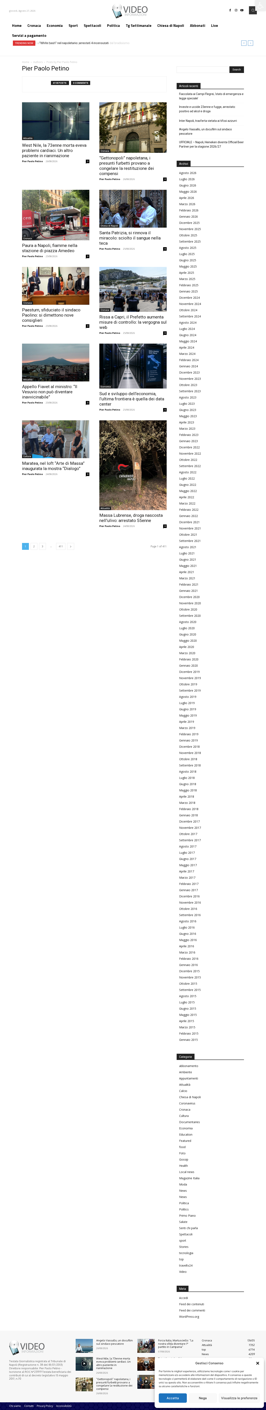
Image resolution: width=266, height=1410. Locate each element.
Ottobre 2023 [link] (188, 385)
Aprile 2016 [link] (186, 946)
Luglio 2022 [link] (187, 478)
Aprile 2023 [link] (186, 422)
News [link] (183, 1191)
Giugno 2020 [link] (187, 634)
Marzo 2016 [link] (187, 952)
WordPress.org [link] (189, 1317)
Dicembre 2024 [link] (189, 298)
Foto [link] (182, 1153)
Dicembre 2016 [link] (189, 896)
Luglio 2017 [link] (187, 853)
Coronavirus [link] (187, 1103)
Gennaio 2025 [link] (188, 291)
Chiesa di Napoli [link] (109, 225)
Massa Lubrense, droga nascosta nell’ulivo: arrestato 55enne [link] (131, 518)
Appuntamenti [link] (188, 1078)
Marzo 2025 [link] (187, 279)
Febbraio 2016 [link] (188, 959)
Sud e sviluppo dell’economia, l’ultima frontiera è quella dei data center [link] (131, 399)
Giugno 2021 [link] (187, 559)
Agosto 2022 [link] (187, 472)
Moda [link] (183, 1184)
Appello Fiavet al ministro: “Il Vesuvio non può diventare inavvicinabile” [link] (49, 392)
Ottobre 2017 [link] (188, 834)
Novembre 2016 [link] (190, 902)
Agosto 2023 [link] (187, 397)
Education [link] (185, 1134)
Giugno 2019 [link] (187, 709)
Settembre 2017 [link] (190, 840)
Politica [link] (184, 1203)
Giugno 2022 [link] (187, 485)
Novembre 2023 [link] (190, 379)
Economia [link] (106, 386)
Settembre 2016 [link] (190, 915)
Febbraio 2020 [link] (188, 659)
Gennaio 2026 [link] (188, 216)
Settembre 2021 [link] (190, 541)
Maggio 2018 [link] (188, 790)
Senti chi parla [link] (188, 1228)
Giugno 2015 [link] (187, 1008)
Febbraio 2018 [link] (188, 809)
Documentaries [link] (189, 1122)
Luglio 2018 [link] (187, 778)
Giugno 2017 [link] (187, 859)
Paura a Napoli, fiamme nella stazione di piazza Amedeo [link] (49, 248)
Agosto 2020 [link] (187, 622)
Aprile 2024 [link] (186, 347)
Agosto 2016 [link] (187, 921)
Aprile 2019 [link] (186, 722)
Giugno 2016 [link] (187, 934)
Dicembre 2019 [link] (189, 672)
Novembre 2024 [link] (190, 304)
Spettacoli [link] (185, 1234)
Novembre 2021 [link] (190, 528)
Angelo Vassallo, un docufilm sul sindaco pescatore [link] (205, 131)
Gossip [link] (183, 1159)
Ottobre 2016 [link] (188, 909)
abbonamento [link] (188, 1066)
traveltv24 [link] (185, 1265)
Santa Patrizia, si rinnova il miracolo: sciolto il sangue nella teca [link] (130, 238)
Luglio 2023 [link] (187, 404)
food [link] (182, 1147)
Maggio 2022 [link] (188, 491)
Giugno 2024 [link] (187, 335)
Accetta (173, 1398)
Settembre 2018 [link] (190, 765)
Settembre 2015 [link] (190, 990)
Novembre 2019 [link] (190, 678)
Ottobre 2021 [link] (188, 535)
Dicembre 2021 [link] (189, 522)
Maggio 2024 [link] (188, 341)
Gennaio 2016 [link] (188, 965)
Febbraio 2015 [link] (188, 1033)
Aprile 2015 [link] (186, 1021)
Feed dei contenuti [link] (191, 1304)
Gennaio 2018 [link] (188, 815)
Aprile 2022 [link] (186, 497)
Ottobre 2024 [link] (188, 310)
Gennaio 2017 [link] (188, 890)
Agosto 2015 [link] (187, 996)
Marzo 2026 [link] (187, 204)
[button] (258, 1363)
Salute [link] (183, 1222)
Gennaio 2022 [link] (188, 516)
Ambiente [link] (185, 1072)
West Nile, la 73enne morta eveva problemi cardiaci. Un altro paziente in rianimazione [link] (54, 150)
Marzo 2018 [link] (187, 803)
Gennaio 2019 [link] (188, 740)
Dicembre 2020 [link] (189, 597)
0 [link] (87, 161)
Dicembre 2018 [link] (189, 747)
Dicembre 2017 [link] (189, 821)
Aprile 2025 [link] (186, 273)
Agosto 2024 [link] (187, 322)
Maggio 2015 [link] (188, 1015)
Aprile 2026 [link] (186, 198)
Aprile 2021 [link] (186, 572)
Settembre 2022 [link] (190, 466)
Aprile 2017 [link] (186, 871)
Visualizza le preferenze (239, 1398)
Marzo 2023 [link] (187, 429)
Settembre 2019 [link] (190, 690)
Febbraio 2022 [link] (188, 510)
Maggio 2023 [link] (188, 416)
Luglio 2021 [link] (187, 553)
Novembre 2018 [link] (190, 753)
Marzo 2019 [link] (187, 728)
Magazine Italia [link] (189, 1178)
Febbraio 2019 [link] (188, 734)
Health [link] (183, 1166)
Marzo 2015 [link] (187, 1027)
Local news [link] (186, 1172)
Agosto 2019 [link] (187, 697)
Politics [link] (184, 1209)
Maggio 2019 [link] (188, 715)
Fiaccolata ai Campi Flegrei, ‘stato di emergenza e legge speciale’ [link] (211, 96)
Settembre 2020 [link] (190, 616)
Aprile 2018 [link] (186, 796)
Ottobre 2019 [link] (188, 684)
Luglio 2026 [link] (187, 179)
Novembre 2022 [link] (190, 453)
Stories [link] (183, 1247)
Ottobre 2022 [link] (188, 460)
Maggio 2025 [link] (188, 266)
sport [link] (182, 1240)
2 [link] (34, 546)
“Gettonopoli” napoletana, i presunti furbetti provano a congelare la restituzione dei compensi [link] (126, 165)
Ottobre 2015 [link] (188, 984)
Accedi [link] (183, 1298)
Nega (203, 1398)
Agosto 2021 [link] (187, 547)
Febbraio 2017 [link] (188, 884)
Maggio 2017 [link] (188, 865)
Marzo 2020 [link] (187, 653)
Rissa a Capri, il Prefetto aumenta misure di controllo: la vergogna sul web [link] (133, 322)
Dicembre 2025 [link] (189, 223)
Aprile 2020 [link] (186, 647)
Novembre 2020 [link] (190, 603)
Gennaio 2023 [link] (188, 441)
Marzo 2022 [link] (187, 503)
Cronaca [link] (105, 150)
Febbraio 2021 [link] (188, 584)
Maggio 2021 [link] (188, 566)
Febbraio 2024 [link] (188, 360)
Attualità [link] (27, 138)
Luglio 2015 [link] (187, 1002)
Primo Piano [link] (187, 1216)
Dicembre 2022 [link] (189, 447)
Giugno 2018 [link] (187, 784)
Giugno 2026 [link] (187, 185)
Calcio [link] (183, 1091)
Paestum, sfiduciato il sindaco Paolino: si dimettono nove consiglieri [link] (51, 315)
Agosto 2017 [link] (187, 846)
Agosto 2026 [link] (187, 173)
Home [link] (25, 62)
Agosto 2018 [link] (187, 771)
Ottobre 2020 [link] (188, 609)
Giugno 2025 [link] (187, 260)
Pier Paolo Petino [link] (32, 161)
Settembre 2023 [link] (190, 391)
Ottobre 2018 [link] (188, 759)
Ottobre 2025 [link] (188, 235)
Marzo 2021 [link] (187, 578)
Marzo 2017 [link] (187, 878)
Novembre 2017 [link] (190, 828)
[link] (260, 5)
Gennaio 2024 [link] (188, 366)
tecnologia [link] (186, 1253)
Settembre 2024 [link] (190, 316)
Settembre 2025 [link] (190, 241)
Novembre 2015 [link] (190, 977)
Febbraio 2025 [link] (188, 285)
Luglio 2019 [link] (187, 703)
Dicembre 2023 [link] (189, 372)
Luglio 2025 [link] (187, 254)
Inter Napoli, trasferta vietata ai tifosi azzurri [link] (208, 120)
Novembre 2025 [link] (190, 229)
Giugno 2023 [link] (187, 410)
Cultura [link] (27, 456)
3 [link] (42, 546)
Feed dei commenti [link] (192, 1310)
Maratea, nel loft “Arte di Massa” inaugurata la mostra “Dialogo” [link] (53, 466)
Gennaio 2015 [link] (188, 1040)
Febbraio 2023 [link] (188, 435)
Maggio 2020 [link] (188, 641)
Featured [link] (185, 1141)
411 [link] (61, 546)
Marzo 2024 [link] (187, 354)
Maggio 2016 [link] (188, 940)
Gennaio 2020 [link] (188, 665)
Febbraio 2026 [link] (188, 210)
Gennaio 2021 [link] (188, 591)
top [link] (181, 1259)
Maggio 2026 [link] (188, 192)
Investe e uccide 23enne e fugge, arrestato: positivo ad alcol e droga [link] (207, 109)
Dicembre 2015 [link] (189, 971)
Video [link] (183, 1272)
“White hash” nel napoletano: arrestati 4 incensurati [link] (73, 43)
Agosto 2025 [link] (187, 248)
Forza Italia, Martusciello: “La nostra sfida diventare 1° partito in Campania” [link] (175, 1343)
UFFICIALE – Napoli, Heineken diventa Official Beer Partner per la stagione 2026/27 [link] (211, 144)
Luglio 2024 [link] (187, 329)
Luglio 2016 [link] (187, 927)
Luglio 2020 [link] (187, 628)
